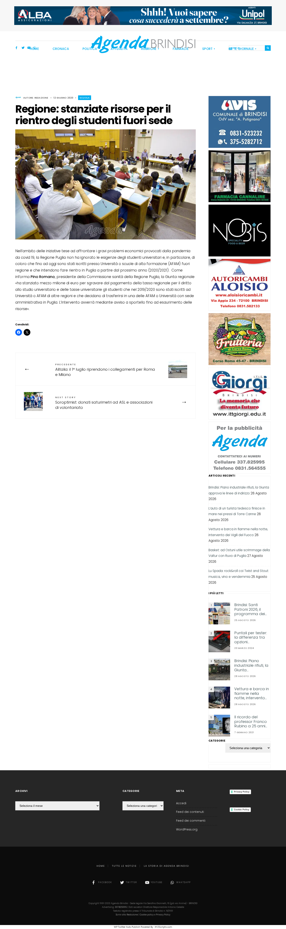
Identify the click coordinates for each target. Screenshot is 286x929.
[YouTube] (29, 48)
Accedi (181, 803)
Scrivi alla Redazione (127, 914)
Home (101, 866)
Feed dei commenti (190, 821)
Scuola (85, 97)
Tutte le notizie (124, 866)
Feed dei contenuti (190, 812)
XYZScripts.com (163, 927)
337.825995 (121, 907)
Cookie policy (146, 914)
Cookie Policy (241, 809)
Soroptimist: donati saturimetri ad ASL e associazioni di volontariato (103, 403)
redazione (41, 97)
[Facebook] (17, 48)
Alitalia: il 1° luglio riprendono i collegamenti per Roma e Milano (105, 370)
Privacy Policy (241, 791)
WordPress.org (186, 830)
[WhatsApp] (34, 48)
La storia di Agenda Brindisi (166, 866)
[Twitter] (23, 48)
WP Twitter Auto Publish (127, 927)
